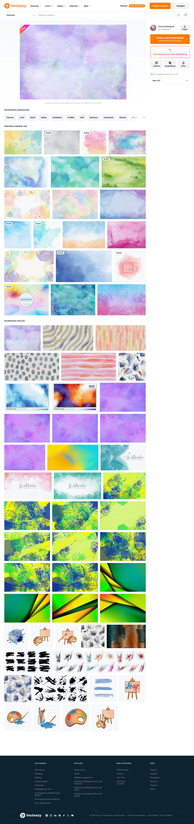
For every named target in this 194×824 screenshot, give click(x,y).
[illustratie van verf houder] (132, 688)
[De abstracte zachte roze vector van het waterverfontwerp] (130, 266)
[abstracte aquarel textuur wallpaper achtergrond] (121, 299)
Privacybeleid (152, 815)
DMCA (77, 773)
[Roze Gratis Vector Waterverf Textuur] (126, 234)
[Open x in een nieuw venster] (68, 815)
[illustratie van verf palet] (17, 717)
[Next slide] (141, 117)
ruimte (122, 117)
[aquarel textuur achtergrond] (84, 234)
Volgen (185, 29)
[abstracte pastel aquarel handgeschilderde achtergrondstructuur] (62, 142)
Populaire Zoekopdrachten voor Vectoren (88, 782)
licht (22, 117)
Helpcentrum (122, 769)
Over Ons (121, 777)
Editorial (73, 6)
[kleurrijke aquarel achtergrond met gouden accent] (27, 204)
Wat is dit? (174, 74)
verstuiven (109, 117)
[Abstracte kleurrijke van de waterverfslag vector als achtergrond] (17, 234)
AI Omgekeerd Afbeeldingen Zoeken (47, 794)
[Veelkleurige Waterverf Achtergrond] (26, 299)
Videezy (38, 777)
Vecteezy (38, 773)
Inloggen (181, 6)
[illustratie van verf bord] (104, 717)
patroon (10, 117)
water (44, 117)
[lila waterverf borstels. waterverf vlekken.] (103, 688)
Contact (120, 773)
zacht (32, 117)
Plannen (124, 6)
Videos (60, 6)
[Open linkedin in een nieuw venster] (55, 815)
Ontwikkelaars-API (43, 789)
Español (153, 773)
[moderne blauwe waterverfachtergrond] (47, 234)
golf (82, 117)
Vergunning (79, 769)
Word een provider (121, 782)
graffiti (71, 117)
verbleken (57, 117)
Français (154, 785)
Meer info (156, 80)
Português (154, 777)
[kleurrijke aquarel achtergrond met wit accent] (75, 204)
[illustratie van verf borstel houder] (46, 717)
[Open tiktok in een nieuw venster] (64, 815)
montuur (94, 117)
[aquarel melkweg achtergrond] (127, 142)
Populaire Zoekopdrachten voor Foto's (88, 788)
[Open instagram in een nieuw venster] (51, 815)
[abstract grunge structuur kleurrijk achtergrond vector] (123, 577)
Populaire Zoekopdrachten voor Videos (88, 794)
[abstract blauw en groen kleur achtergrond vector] (124, 485)
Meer (86, 6)
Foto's (48, 6)
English (153, 769)
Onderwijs (39, 785)
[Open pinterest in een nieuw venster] (60, 815)
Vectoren (34, 6)
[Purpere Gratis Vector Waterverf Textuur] (22, 338)
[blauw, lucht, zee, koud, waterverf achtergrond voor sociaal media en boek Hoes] (27, 397)
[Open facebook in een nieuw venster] (47, 815)
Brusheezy (39, 769)
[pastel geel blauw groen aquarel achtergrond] (23, 142)
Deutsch (153, 781)
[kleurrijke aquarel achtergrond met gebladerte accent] (29, 266)
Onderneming (41, 781)
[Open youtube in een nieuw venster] (72, 815)
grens (134, 117)
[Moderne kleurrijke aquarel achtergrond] (94, 142)
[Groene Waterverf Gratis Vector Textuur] (123, 172)
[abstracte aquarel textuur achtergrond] (123, 204)
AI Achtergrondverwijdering (47, 799)
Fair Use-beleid (166, 815)
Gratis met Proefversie (170, 39)
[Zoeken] (178, 15)
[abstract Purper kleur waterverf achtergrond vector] (123, 397)
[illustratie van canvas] (41, 636)
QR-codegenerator (43, 803)
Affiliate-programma (83, 777)
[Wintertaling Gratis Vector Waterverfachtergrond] (73, 299)
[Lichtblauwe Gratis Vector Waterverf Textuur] (26, 172)
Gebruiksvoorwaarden (136, 815)
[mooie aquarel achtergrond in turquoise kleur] (75, 172)
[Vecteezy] (15, 6)
